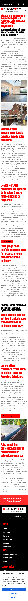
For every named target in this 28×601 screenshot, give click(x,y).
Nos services (7, 536)
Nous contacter (7, 547)
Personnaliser (14, 593)
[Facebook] (18, 4)
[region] (14, 586)
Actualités (6, 543)
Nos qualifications (8, 539)
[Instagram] (24, 4)
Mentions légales (8, 558)
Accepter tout (14, 589)
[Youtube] (21, 4)
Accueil (5, 529)
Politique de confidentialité (10, 554)
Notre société (7, 532)
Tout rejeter (14, 597)
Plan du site (6, 561)
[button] (25, 10)
